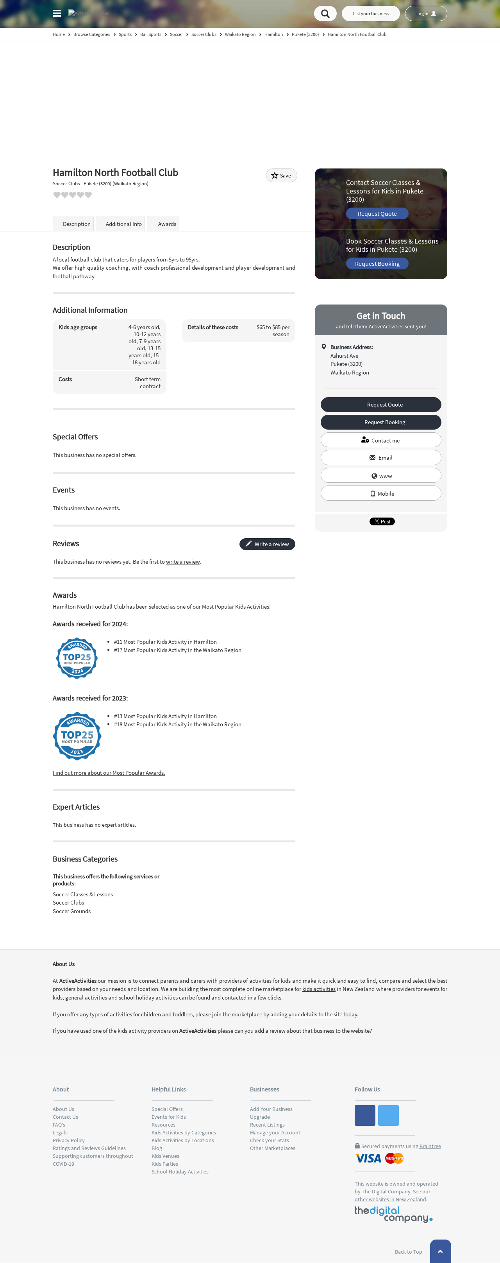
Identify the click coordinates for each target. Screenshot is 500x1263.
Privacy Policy (69, 1140)
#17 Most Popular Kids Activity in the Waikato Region (177, 650)
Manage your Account (275, 1132)
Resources (163, 1124)
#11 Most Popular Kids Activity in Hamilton (165, 641)
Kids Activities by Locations (183, 1140)
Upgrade (260, 1116)
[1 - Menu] (58, 14)
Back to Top (409, 1251)
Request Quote (377, 213)
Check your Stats (269, 1140)
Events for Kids (169, 1116)
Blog (157, 1148)
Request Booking (377, 263)
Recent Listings (267, 1124)
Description (77, 224)
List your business (371, 13)
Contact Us (65, 1116)
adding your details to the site (306, 1014)
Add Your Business (271, 1109)
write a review (183, 561)
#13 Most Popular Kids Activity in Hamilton (165, 716)
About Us (63, 1109)
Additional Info (124, 224)
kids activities (319, 988)
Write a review (271, 544)
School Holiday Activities (180, 1171)
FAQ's (59, 1124)
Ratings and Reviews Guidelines (89, 1148)
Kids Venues (165, 1155)
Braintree (430, 1146)
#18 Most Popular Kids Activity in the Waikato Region (177, 724)
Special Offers (167, 1109)
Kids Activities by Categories (184, 1132)
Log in (422, 13)
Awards (166, 224)
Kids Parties (165, 1163)
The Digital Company (386, 1191)
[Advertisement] (250, 100)
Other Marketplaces (272, 1148)
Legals (60, 1132)
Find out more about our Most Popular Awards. (109, 772)
